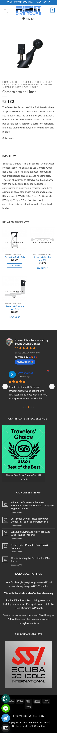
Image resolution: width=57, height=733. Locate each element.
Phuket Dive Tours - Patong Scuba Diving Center (31, 341)
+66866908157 (42, 2)
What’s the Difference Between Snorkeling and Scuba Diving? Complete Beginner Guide (32, 505)
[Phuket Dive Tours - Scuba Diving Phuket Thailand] (28, 10)
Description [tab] (9, 156)
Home (5, 82)
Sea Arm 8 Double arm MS (42, 258)
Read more (15, 265)
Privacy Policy (20, 715)
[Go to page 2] (28, 407)
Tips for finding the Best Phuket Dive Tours (30, 560)
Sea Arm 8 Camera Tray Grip (15, 307)
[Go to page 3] (31, 407)
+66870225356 (20, 2)
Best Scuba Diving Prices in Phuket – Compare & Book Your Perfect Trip (30, 520)
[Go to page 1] (26, 407)
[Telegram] (5, 718)
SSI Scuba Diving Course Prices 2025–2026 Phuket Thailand (31, 533)
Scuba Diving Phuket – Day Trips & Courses (29, 546)
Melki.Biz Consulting (35, 726)
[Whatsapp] (5, 698)
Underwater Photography (36, 84)
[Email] (5, 728)
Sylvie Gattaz (25, 372)
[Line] (5, 708)
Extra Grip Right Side (14, 257)
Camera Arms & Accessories (21, 87)
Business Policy (36, 715)
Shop (15, 82)
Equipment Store (32, 82)
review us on (23, 361)
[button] (5, 10)
